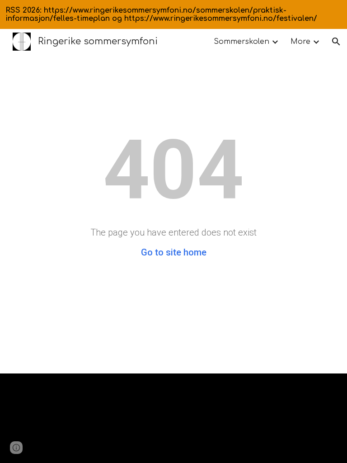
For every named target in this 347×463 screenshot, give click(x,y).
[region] (173, 14)
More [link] (300, 42)
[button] (336, 41)
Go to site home (173, 252)
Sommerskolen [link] (241, 42)
